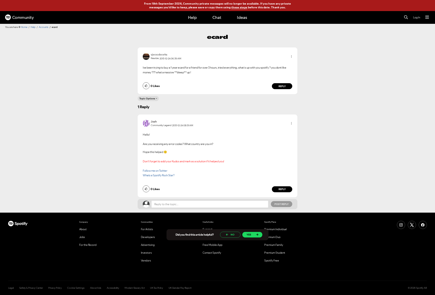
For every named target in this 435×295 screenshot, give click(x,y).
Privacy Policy (55, 287)
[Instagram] (401, 225)
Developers (148, 237)
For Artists (147, 229)
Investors (146, 253)
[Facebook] (423, 225)
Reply (282, 86)
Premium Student (274, 253)
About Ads (95, 287)
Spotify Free (271, 260)
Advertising (148, 245)
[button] (291, 56)
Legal (11, 287)
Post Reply (281, 204)
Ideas (242, 17)
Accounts (43, 27)
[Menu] (427, 17)
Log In (416, 17)
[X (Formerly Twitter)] (412, 225)
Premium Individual (275, 229)
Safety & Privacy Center (31, 287)
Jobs (82, 237)
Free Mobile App (212, 245)
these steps (239, 7)
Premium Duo (272, 237)
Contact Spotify (212, 253)
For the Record (88, 245)
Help (192, 17)
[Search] (406, 17)
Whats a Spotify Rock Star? (158, 175)
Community (23, 17)
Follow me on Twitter (155, 171)
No (232, 234)
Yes (249, 234)
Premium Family (273, 245)
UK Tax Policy (156, 287)
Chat (216, 17)
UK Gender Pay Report (180, 287)
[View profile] (146, 56)
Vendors (146, 260)
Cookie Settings (76, 287)
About (83, 229)
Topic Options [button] (147, 98)
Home (24, 27)
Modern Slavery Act (135, 287)
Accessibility (113, 287)
